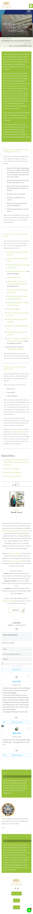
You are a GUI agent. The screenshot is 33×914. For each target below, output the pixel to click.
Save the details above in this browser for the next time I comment (17, 663)
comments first (20, 625)
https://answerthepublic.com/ (16, 271)
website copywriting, (8, 531)
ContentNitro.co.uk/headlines (16, 349)
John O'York (17, 681)
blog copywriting (17, 561)
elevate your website (14, 553)
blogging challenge (17, 432)
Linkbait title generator (13, 277)
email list (24, 404)
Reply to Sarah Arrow (17, 755)
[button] (31, 6)
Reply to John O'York (17, 722)
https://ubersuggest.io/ (14, 309)
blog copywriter (24, 531)
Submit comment (16, 669)
